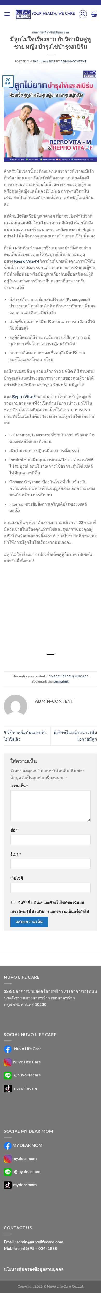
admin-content (73, 61)
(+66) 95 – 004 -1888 (38, 1248)
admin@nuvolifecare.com (39, 1241)
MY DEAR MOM (27, 1145)
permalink (61, 681)
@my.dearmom (27, 1171)
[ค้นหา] (83, 14)
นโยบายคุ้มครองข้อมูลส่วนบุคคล (34, 1268)
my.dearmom (24, 1158)
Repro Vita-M (26, 260)
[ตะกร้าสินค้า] (94, 14)
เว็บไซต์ (16, 878)
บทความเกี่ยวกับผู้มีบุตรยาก (50, 32)
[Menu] (7, 14)
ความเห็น (19, 785)
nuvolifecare (26, 1087)
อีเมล (15, 854)
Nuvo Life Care (27, 1048)
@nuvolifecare (27, 1074)
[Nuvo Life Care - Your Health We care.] (45, 14)
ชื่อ (14, 830)
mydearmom (24, 1184)
